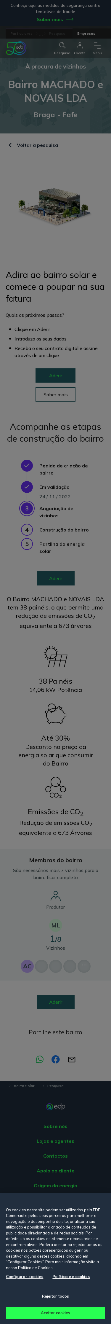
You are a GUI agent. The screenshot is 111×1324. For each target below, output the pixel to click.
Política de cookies (71, 1276)
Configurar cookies (24, 1276)
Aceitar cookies (55, 1312)
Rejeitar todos (55, 1296)
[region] (55, 1258)
